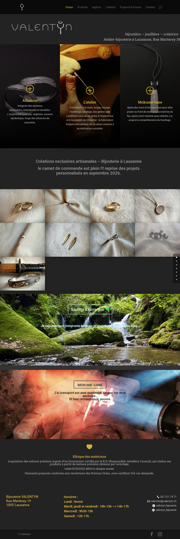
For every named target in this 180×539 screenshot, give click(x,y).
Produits (82, 7)
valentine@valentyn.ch (163, 501)
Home (69, 7)
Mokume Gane (150, 102)
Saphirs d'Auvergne (87, 309)
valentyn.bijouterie (166, 505)
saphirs (96, 7)
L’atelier (110, 7)
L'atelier (89, 102)
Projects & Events (130, 7)
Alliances (30, 100)
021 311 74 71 (168, 496)
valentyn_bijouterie (166, 510)
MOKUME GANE (90, 385)
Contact (150, 7)
